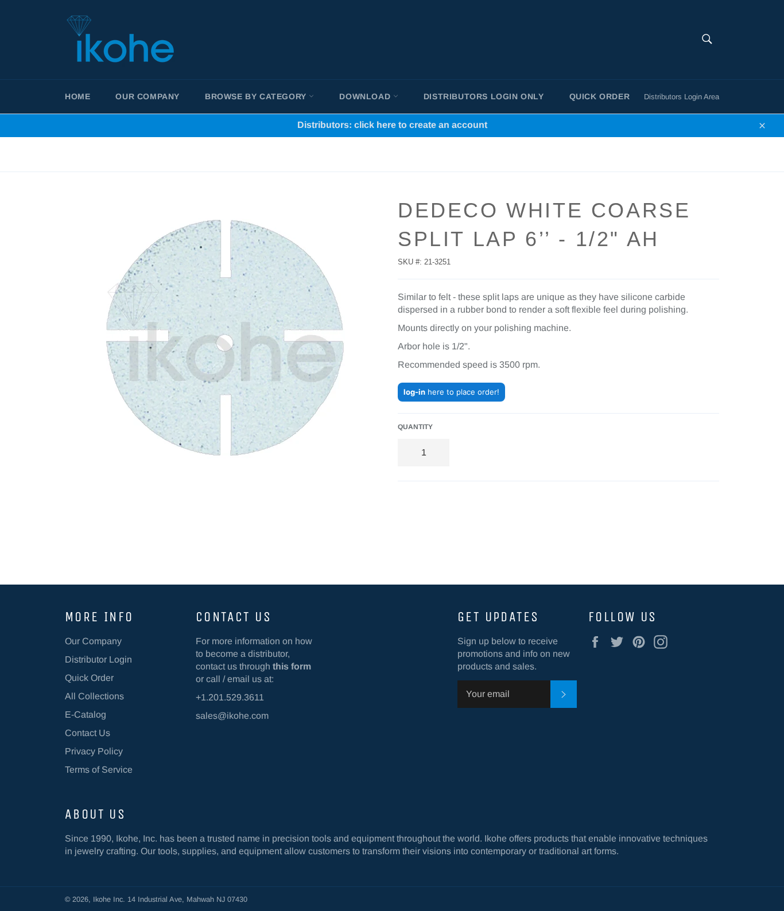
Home (77, 96)
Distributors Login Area (681, 96)
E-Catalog (85, 714)
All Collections (94, 696)
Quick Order (599, 96)
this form (292, 666)
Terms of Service (99, 769)
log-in (414, 391)
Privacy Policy (94, 751)
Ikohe (103, 899)
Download (366, 96)
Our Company (147, 96)
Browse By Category (257, 96)
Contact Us (87, 733)
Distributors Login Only (484, 96)
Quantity (415, 427)
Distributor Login (98, 659)
